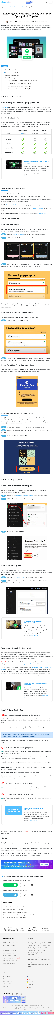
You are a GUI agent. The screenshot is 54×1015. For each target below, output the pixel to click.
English (30, 976)
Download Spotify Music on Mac (36, 950)
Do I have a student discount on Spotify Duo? (20, 89)
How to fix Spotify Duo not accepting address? (20, 83)
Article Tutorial (7, 984)
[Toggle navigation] (51, 2)
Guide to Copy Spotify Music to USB (37, 948)
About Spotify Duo (30, 7)
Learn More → (34, 635)
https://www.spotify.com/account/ (24, 495)
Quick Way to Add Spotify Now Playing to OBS (15, 912)
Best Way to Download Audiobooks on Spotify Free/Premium (19, 915)
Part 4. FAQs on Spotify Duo (12, 78)
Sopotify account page (18, 577)
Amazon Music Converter (9, 950)
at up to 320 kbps (41, 213)
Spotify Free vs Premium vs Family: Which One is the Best (36, 162)
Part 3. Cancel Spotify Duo (12, 75)
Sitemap (34, 1008)
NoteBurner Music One (9, 943)
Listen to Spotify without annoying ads (16, 205)
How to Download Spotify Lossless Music (39, 957)
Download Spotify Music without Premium (39, 945)
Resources (6, 7)
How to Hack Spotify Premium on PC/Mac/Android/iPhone (33, 622)
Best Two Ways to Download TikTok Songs (14, 909)
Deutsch (30, 982)
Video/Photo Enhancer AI (9, 963)
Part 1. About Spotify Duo (12, 70)
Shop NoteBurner (7, 979)
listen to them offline (37, 208)
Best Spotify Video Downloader (36, 962)
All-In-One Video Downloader (10, 960)
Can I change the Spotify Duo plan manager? (20, 86)
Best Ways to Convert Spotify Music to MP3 (39, 943)
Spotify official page (18, 234)
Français (30, 984)
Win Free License (7, 989)
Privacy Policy (12, 1008)
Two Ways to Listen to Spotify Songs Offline (14, 917)
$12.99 (21, 133)
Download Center (7, 981)
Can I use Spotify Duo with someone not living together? (23, 80)
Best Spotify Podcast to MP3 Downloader (39, 959)
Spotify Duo (4, 107)
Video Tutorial (6, 986)
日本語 (30, 979)
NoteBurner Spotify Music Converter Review (15, 907)
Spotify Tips (44, 22)
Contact (39, 1008)
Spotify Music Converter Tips (17, 7)
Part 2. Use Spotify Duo (11, 72)
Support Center (7, 976)
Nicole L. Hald (13, 22)
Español (30, 987)
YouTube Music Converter (9, 955)
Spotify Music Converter (9, 945)
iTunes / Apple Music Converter (11, 948)
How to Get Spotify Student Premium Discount (34, 808)
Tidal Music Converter (8, 953)
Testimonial (27, 1008)
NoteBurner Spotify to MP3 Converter (27, 664)
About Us (5, 1008)
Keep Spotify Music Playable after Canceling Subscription (35, 683)
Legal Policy (20, 1008)
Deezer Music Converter (9, 958)
